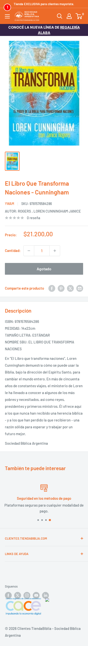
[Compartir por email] (79, 288)
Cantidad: (13, 250)
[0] (79, 16)
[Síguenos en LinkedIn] (45, 595)
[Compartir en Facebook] (51, 288)
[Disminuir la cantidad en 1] (29, 251)
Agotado (44, 268)
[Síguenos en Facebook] (8, 595)
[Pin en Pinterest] (61, 288)
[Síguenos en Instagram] (26, 595)
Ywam (9, 204)
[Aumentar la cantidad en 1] (55, 251)
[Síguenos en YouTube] (36, 595)
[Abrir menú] (7, 16)
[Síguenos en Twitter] (17, 595)
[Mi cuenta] (69, 16)
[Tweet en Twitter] (70, 288)
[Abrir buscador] (59, 16)
